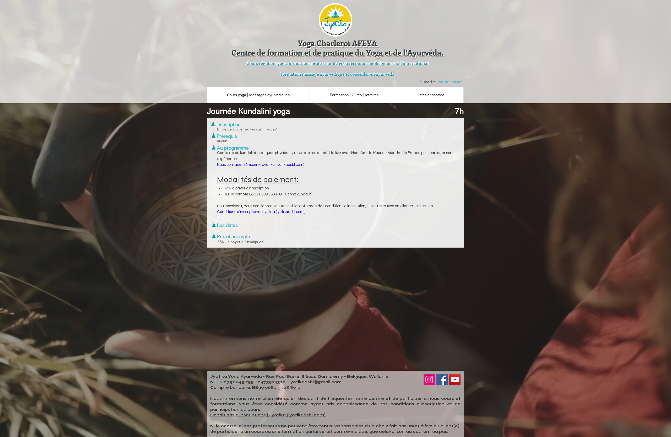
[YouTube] (455, 379)
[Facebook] (442, 379)
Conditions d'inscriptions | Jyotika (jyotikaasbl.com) (268, 415)
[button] (430, 95)
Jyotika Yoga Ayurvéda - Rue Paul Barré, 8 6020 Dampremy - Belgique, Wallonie (299, 376)
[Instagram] (429, 379)
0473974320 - (273, 382)
